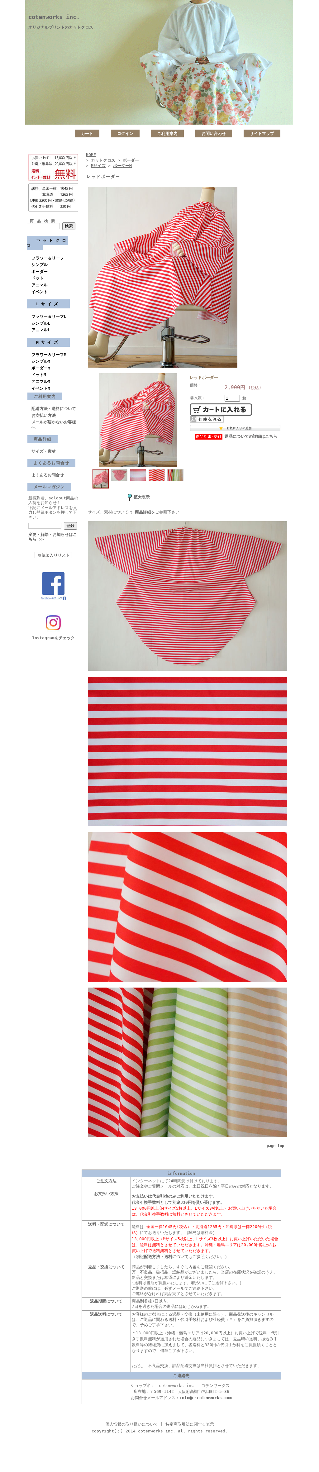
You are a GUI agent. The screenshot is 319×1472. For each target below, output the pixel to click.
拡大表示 (142, 497)
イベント (39, 291)
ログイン (125, 133)
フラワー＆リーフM (48, 354)
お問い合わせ (214, 133)
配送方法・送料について (53, 408)
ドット (37, 278)
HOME (91, 154)
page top (275, 1146)
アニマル (39, 285)
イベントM (40, 388)
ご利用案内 (167, 133)
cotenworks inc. (54, 17)
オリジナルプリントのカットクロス (60, 27)
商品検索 (44, 221)
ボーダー (39, 271)
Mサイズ (48, 342)
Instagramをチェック (53, 638)
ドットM (38, 374)
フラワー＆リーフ (47, 258)
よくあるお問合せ (51, 462)
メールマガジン (49, 486)
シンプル (39, 264)
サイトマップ (262, 133)
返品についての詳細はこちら (251, 436)
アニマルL (40, 329)
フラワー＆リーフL (48, 316)
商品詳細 (42, 439)
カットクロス (47, 243)
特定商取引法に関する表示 (189, 1424)
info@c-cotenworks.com (205, 1397)
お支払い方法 (43, 415)
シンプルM (40, 361)
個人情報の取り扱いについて (131, 1424)
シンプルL (40, 323)
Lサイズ (48, 304)
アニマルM (40, 381)
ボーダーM (40, 368)
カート (87, 133)
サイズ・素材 (43, 451)
